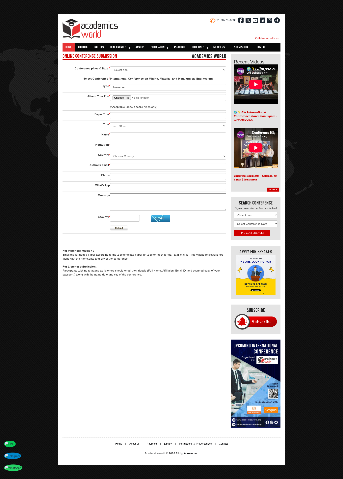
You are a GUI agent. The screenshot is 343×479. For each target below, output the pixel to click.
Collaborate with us (267, 38)
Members (219, 47)
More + (273, 189)
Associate (179, 47)
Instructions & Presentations (195, 443)
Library (168, 443)
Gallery (99, 47)
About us (83, 47)
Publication (158, 47)
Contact (262, 47)
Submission (241, 47)
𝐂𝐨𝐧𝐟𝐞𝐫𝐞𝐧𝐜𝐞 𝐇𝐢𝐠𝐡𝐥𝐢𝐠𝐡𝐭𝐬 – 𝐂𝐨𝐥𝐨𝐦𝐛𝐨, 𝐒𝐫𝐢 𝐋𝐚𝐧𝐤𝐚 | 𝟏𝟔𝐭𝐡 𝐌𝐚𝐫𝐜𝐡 (255, 177)
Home (69, 47)
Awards (140, 47)
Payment (152, 443)
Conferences (118, 47)
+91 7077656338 (225, 20)
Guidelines (198, 47)
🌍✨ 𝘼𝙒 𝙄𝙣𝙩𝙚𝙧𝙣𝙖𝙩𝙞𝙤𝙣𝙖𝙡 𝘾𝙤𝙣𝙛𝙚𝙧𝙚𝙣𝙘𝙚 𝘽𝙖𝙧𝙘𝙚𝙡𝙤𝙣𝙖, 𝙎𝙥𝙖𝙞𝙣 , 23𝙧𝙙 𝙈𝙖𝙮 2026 (255, 116)
